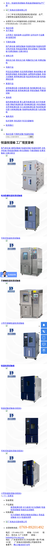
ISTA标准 (27, 507)
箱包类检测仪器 (12, 102)
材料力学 (9, 56)
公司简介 (9, 35)
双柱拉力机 (21, 60)
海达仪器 (9, 28)
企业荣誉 (26, 35)
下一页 (7, 496)
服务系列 (9, 116)
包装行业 (9, 67)
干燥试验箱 (34, 151)
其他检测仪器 (30, 104)
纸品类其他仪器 (33, 77)
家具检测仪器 (16, 507)
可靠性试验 (10, 42)
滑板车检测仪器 (17, 104)
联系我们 (9, 125)
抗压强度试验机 (26, 72)
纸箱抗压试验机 (27, 510)
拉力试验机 (36, 507)
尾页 (11, 496)
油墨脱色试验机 (34, 74)
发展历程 (12, 37)
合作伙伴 (34, 35)
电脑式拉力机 (32, 60)
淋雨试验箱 (21, 46)
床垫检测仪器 (11, 88)
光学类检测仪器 (12, 107)
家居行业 (9, 84)
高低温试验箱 (21, 49)
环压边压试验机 (12, 72)
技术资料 (9, 121)
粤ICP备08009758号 (21, 545)
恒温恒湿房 (41, 46)
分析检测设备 (16, 109)
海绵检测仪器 (35, 88)
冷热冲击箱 (10, 49)
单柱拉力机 (10, 60)
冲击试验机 (41, 104)
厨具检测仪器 (23, 90)
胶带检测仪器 (20, 77)
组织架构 (18, 35)
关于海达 (9, 30)
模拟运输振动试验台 (29, 515)
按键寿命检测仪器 (30, 109)
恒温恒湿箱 (31, 46)
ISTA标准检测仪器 (28, 107)
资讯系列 (18, 121)
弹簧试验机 (35, 90)
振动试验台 (38, 72)
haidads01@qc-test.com (15, 537)
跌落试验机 (22, 74)
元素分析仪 (23, 51)
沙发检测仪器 (23, 88)
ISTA (19, 517)
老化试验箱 (33, 49)
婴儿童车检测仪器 (27, 102)
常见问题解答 (28, 121)
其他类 (9, 97)
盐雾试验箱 (13, 51)
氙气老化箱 (10, 46)
